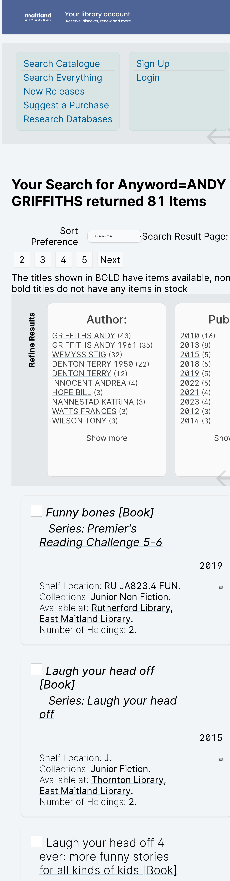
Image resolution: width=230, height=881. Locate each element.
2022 (189, 382)
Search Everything (62, 77)
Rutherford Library (130, 607)
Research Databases (67, 118)
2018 (190, 364)
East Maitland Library (85, 618)
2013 (189, 345)
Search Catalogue (61, 63)
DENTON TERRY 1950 (92, 364)
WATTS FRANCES (84, 411)
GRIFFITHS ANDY (83, 335)
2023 (189, 401)
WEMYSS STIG (79, 354)
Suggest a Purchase (66, 105)
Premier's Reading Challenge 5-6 (101, 535)
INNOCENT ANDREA (89, 382)
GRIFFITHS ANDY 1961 (94, 345)
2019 (189, 373)
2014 (189, 420)
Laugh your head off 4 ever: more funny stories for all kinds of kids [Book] (108, 856)
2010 (189, 335)
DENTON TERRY (81, 373)
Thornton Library (127, 779)
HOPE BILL (71, 392)
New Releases (54, 91)
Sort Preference (54, 236)
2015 (190, 354)
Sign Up (153, 63)
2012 (189, 411)
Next (110, 259)
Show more (106, 438)
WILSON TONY (79, 420)
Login (148, 77)
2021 (189, 392)
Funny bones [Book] (100, 512)
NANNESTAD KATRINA (93, 401)
